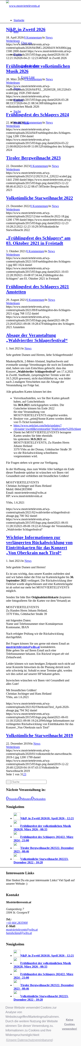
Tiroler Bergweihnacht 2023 (33, 157)
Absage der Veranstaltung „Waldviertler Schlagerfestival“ (37, 338)
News (49, 37)
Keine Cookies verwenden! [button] (69, 1024)
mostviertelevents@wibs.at (23, 647)
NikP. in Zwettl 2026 (25, 29)
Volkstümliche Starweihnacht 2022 (39, 197)
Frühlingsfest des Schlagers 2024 (37, 114)
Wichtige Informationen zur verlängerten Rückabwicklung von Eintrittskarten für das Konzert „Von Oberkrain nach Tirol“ (39, 545)
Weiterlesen (13, 41)
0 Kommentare (33, 37)
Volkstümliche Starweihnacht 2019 (39, 735)
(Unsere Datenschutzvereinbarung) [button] (29, 1040)
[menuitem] (44, 20)
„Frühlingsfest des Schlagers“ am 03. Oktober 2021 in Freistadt (38, 241)
